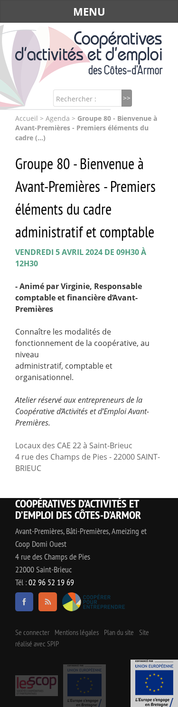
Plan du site (119, 632)
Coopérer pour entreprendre (93, 601)
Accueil (26, 118)
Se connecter (32, 632)
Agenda (58, 118)
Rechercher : (76, 98)
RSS (47, 601)
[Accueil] (89, 52)
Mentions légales (77, 632)
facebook (24, 601)
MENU (89, 11)
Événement (154, 683)
